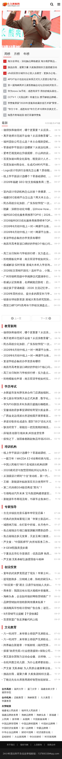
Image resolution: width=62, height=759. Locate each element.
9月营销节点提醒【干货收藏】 (21, 613)
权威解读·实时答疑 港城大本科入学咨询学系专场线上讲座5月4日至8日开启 (27, 264)
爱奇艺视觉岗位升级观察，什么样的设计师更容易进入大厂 (27, 153)
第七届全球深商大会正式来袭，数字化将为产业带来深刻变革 (28, 398)
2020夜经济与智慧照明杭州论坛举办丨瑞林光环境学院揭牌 (28, 470)
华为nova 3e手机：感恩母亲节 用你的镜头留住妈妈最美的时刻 (33, 91)
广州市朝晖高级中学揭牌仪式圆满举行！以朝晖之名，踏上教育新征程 (27, 276)
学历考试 (11, 386)
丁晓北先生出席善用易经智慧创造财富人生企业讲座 (27, 679)
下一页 (44, 318)
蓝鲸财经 (6, 736)
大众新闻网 (20, 736)
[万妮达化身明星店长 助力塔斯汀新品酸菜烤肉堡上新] (31, 28)
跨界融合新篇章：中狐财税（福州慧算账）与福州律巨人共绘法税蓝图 (27, 645)
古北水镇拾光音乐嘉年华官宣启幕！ (24, 513)
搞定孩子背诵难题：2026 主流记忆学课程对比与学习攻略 (28, 288)
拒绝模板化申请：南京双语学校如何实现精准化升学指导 (27, 259)
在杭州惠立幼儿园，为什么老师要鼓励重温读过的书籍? (27, 662)
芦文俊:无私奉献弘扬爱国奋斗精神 (23, 559)
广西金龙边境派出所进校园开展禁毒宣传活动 (28, 415)
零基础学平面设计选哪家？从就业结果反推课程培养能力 (27, 147)
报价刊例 (24, 744)
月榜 (17, 53)
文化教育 (11, 627)
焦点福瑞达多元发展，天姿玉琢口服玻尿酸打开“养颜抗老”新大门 (27, 536)
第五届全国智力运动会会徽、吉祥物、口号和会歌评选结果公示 (28, 656)
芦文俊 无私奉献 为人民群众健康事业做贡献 (28, 668)
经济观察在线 (43, 732)
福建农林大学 (48, 688)
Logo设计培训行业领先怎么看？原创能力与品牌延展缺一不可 (27, 170)
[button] (28, 44)
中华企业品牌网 (10, 732)
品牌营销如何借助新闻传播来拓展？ (24, 602)
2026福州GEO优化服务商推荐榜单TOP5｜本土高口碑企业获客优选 (28, 220)
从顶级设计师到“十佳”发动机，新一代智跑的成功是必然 (27, 476)
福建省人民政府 (10, 710)
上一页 (17, 318)
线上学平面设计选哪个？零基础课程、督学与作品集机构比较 (27, 176)
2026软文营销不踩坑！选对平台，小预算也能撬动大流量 (27, 270)
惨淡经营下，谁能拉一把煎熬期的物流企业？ (27, 427)
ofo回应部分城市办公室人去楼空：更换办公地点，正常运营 (33, 73)
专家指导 (11, 506)
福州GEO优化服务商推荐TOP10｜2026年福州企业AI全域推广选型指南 (28, 214)
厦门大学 (32, 688)
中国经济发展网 (10, 728)
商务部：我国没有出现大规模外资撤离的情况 (28, 590)
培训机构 (11, 446)
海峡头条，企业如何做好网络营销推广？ (27, 596)
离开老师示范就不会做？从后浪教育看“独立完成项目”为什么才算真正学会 (28, 135)
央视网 (26, 719)
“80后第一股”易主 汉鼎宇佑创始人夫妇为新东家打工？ (28, 584)
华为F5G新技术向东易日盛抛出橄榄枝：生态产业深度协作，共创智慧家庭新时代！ (28, 404)
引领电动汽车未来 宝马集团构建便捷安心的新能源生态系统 (28, 493)
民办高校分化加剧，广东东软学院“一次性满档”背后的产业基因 (27, 203)
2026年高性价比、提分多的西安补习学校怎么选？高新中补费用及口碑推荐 (27, 293)
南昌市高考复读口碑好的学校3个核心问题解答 (27, 243)
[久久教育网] (11, 4)
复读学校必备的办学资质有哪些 (22, 237)
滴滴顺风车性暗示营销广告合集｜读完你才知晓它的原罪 (27, 608)
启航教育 (18, 697)
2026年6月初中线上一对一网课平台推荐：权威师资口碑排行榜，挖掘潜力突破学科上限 (27, 226)
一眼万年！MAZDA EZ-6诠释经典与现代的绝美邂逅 (27, 458)
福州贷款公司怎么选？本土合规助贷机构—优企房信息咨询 (28, 141)
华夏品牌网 (42, 728)
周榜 (7, 53)
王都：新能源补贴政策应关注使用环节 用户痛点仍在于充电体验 (28, 481)
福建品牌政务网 (10, 714)
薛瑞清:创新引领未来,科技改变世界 (23, 433)
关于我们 (11, 744)
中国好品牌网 (48, 723)
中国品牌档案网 (29, 723)
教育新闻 (11, 326)
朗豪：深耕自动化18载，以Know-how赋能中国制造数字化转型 (27, 209)
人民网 (5, 719)
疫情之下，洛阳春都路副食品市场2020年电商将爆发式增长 (27, 438)
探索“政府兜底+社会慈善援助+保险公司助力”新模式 (28, 650)
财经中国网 (27, 732)
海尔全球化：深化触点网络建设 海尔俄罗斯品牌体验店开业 (33, 61)
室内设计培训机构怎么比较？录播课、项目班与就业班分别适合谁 (27, 191)
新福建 (52, 714)
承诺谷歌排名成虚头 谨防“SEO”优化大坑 (27, 421)
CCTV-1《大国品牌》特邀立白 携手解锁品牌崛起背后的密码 (33, 97)
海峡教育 (32, 697)
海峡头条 (41, 714)
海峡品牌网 (27, 714)
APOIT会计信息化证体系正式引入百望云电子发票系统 (33, 79)
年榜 (26, 53)
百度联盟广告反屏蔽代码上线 (20, 619)
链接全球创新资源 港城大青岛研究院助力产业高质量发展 (27, 299)
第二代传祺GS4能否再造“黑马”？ (22, 487)
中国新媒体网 (40, 719)
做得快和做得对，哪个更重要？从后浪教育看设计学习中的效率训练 (28, 130)
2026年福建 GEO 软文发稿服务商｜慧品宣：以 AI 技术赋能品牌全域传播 (27, 182)
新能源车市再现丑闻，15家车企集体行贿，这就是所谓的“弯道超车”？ (28, 499)
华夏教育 (6, 700)
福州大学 (18, 688)
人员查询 (38, 744)
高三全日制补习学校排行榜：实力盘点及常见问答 (27, 253)
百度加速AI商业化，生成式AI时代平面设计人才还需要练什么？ (28, 164)
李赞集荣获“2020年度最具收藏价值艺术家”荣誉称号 (33, 103)
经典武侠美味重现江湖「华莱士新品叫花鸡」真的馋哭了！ (28, 518)
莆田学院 (6, 692)
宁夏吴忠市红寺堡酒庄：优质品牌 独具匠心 (28, 553)
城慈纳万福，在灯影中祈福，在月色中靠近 (28, 524)
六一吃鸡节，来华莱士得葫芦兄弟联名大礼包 (27, 633)
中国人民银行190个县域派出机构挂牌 (25, 464)
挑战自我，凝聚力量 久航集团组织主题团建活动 (32, 67)
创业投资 (11, 567)
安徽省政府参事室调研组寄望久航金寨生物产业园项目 (27, 410)
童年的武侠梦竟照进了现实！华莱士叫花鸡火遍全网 (28, 573)
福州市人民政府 (29, 710)
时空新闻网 (50, 736)
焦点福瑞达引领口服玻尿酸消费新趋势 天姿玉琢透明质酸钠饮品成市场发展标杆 (27, 530)
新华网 (15, 719)
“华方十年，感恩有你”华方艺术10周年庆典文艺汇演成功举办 (33, 109)
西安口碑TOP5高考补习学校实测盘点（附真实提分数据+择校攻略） (27, 305)
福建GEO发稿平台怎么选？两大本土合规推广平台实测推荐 (27, 197)
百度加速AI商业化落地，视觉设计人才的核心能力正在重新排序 (28, 158)
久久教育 (45, 697)
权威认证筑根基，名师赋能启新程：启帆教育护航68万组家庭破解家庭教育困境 (28, 282)
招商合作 (51, 744)
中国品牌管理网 (10, 723)
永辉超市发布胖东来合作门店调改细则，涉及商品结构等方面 (27, 392)
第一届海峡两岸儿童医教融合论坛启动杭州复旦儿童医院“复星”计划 (33, 85)
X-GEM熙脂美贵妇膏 (15, 547)
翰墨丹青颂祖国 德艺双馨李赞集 (24, 115)
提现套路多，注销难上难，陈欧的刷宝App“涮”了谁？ (28, 579)
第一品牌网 (27, 728)
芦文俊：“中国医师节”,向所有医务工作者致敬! (28, 541)
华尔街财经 (35, 736)
